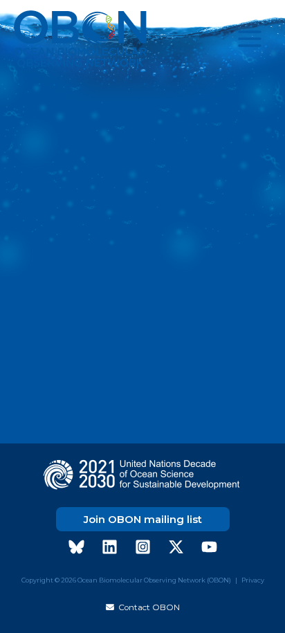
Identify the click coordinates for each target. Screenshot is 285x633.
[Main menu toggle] (249, 38)
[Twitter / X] (176, 547)
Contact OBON (147, 607)
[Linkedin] (110, 547)
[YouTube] (209, 547)
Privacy (252, 580)
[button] (143, 519)
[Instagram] (143, 547)
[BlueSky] (76, 547)
